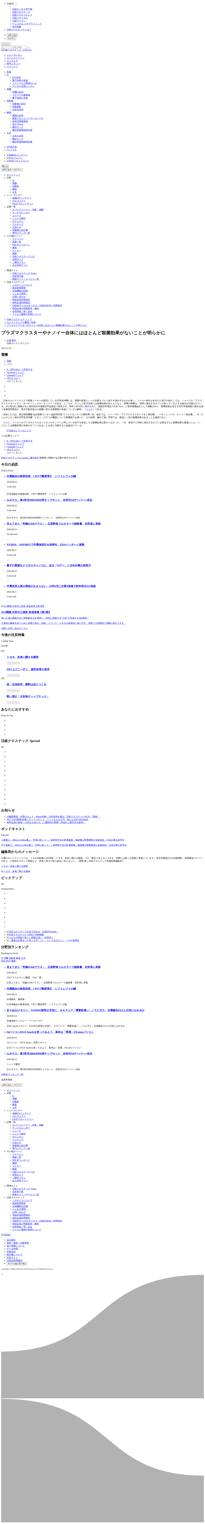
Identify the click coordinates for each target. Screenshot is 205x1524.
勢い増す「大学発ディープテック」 (28, 696)
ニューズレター (14, 55)
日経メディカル (20, 18)
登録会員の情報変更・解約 (25, 308)
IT (8, 75)
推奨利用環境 (19, 288)
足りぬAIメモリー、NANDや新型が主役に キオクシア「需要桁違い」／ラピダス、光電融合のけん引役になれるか (76, 1010)
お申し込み (12, 35)
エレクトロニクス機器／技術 (21, 322)
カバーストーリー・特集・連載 (28, 209)
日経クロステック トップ (19, 319)
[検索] (28, 47)
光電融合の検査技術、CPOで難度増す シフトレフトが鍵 (41, 476)
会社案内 (11, 1240)
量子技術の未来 (20, 80)
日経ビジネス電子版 (22, 9)
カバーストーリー (16, 58)
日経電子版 (17, 276)
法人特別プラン (20, 265)
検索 (14, 253)
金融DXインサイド (21, 198)
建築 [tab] (18, 958)
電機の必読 (17, 92)
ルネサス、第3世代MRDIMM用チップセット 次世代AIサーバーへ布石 (49, 500)
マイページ (12, 67)
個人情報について (16, 1246)
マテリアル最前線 (21, 95)
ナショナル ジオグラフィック (27, 24)
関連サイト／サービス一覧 (25, 279)
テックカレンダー (21, 212)
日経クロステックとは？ (19, 29)
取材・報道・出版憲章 (18, 1243)
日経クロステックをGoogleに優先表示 (20, 458)
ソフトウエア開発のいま (24, 83)
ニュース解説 (19, 218)
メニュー (5, 44)
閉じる (5, 166)
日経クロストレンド (22, 15)
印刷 (9, 361)
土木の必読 (17, 136)
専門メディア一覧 (21, 233)
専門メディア (13, 64)
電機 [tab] (6, 958)
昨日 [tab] (8, 961)
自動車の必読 (19, 104)
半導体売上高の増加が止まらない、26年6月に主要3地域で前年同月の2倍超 (51, 586)
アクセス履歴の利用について (26, 314)
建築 (9, 112)
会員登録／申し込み (22, 311)
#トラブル (12, 150)
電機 (9, 89)
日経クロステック (21, 12)
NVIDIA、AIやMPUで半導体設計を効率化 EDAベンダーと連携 (45, 544)
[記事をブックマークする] (8, 492)
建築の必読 (17, 115)
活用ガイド (17, 259)
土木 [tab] (23, 958)
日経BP (10, 4)
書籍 (14, 247)
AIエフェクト (19, 201)
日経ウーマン (19, 21)
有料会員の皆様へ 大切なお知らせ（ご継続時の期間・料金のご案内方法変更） (46, 822)
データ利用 (12, 1249)
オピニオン (17, 221)
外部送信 (11, 1251)
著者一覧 (16, 242)
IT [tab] (2, 958)
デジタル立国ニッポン (23, 86)
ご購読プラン (19, 262)
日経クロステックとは (23, 256)
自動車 (10, 101)
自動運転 (16, 106)
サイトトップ (13, 175)
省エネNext (17, 124)
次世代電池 (17, 109)
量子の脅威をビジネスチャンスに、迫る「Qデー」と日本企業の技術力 (49, 565)
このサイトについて (22, 285)
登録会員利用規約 (21, 299)
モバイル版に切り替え (17, 1264)
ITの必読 (16, 77)
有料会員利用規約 (21, 302)
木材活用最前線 (20, 121)
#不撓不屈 (12, 147)
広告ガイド (12, 1257)
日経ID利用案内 (14, 1260)
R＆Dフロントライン (22, 204)
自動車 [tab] (12, 958)
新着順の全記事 (20, 230)
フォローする (13, 663)
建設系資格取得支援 (22, 130)
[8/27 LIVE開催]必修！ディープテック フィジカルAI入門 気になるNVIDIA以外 (47, 819)
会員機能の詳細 (20, 291)
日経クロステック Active (24, 273)
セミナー (16, 250)
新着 (9, 72)
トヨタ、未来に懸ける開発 (22, 657)
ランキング (12, 61)
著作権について (14, 1254)
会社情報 (16, 26)
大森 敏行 (11, 340)
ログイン (11, 38)
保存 (9, 364)
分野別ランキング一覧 (12, 1074)
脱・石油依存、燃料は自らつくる (26, 684)
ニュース (16, 215)
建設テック (17, 127)
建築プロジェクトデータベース (28, 118)
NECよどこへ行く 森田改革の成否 (28, 669)
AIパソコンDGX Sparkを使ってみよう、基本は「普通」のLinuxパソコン (50, 1031)
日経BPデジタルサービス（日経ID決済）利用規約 (37, 305)
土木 (9, 133)
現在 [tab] (3, 961)
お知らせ (16, 227)
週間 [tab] (13, 961)
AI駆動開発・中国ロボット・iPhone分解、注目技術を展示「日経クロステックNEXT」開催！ (53, 816)
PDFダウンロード (21, 245)
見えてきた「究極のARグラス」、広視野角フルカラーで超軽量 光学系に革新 (54, 523)
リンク (89, 409)
